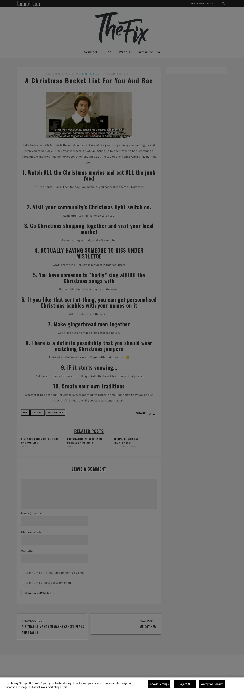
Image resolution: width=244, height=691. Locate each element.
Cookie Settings (159, 683)
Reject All (185, 683)
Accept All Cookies (212, 683)
